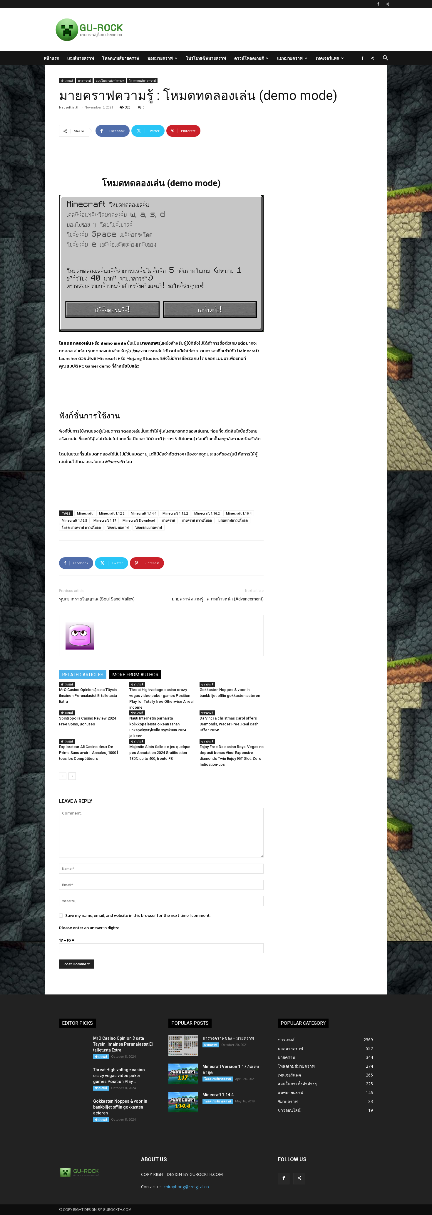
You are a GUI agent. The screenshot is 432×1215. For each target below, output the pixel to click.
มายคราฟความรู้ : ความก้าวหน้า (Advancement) (218, 599)
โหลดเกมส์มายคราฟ (120, 58)
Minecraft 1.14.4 (143, 513)
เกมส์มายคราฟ (80, 58)
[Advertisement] (246, 30)
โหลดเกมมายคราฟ (148, 527)
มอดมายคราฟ (160, 58)
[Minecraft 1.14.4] (183, 1102)
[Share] (388, 4)
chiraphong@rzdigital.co (186, 1186)
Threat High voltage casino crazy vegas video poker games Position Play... (119, 1075)
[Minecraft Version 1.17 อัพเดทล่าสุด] (183, 1074)
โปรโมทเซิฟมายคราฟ (206, 58)
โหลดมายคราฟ (118, 527)
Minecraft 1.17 (104, 520)
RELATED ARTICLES (82, 674)
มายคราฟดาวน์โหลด (233, 520)
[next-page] (72, 776)
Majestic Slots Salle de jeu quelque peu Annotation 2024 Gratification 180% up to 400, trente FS (159, 753)
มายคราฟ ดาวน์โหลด (197, 520)
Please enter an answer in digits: (89, 928)
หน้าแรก (51, 58)
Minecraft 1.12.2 (111, 513)
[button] (385, 58)
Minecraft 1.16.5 (74, 520)
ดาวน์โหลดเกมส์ (249, 58)
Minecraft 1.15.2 (175, 513)
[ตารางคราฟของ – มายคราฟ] (183, 1045)
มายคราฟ (84, 81)
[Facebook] (378, 4)
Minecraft (85, 513)
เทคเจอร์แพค (327, 58)
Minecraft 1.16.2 (207, 513)
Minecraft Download (139, 520)
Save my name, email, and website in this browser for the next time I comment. (137, 915)
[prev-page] (62, 776)
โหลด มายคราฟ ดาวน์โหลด (81, 527)
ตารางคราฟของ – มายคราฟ (228, 1038)
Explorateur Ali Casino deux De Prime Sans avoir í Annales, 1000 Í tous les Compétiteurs (89, 753)
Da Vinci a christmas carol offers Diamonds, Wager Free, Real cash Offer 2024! (229, 724)
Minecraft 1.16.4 (238, 513)
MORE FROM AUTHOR (135, 674)
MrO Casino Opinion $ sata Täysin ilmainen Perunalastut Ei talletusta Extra (88, 695)
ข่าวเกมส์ (67, 81)
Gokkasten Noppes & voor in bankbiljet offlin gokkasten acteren (120, 1107)
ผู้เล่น (163, 431)
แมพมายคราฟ (290, 58)
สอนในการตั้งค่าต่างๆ (110, 81)
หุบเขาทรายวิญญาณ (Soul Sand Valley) (97, 599)
